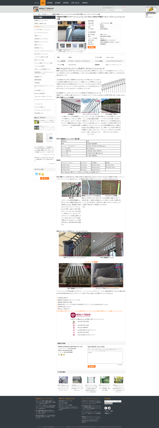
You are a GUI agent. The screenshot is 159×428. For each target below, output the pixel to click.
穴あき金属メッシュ (39, 90)
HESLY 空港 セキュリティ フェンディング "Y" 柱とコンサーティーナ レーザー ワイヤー (63, 388)
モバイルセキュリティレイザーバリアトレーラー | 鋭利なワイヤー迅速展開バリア (91, 413)
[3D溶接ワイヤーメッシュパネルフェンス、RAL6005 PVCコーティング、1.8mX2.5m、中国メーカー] (118, 379)
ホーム (37, 3)
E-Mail (106, 411)
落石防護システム (39, 48)
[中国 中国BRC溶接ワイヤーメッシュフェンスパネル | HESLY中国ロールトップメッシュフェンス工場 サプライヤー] (71, 31)
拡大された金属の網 (39, 93)
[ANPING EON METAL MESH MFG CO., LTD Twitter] (109, 408)
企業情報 (49, 3)
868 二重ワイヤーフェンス (41, 54)
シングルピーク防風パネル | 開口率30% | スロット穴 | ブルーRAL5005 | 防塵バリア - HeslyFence (45, 407)
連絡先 (92, 47)
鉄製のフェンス (38, 44)
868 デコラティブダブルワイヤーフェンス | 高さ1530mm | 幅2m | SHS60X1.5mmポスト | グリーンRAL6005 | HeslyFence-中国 (91, 389)
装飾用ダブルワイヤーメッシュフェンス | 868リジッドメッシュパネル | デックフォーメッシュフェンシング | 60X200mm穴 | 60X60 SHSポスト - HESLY (47, 129)
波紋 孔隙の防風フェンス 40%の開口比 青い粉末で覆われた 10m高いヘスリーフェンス (45, 417)
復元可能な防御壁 (63, 403)
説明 (147, 15)
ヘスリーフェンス (98, 319)
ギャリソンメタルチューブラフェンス (44, 51)
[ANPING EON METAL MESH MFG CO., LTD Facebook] (105, 408)
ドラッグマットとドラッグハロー (43, 110)
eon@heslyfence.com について (86, 330)
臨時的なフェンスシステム (41, 41)
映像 (147, 14)
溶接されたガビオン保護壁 (65, 405)
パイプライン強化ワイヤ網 (41, 57)
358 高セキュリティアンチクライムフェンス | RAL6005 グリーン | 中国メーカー (77, 388)
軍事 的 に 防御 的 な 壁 (40, 23)
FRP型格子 (37, 82)
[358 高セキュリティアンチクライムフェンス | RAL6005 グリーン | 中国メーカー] (77, 379)
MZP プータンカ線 (39, 60)
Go (124, 10)
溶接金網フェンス (46, 14)
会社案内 (57, 3)
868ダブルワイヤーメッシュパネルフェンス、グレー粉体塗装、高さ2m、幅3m (105, 388)
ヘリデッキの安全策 (39, 66)
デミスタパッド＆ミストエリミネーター (44, 100)
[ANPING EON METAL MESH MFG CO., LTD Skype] (59, 355)
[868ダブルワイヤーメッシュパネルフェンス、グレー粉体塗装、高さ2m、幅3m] (104, 379)
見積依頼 (85, 3)
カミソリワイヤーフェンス (41, 32)
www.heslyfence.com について (86, 334)
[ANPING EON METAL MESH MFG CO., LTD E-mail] (64, 355)
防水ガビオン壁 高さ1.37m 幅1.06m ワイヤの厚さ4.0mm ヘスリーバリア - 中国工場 (68, 408)
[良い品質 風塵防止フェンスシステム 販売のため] (40, 137)
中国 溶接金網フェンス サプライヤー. (56, 426)
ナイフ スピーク (39, 104)
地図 (111, 411)
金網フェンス (38, 35)
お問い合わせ (75, 3)
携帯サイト (108, 413)
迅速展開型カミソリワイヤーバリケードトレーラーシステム (44, 73)
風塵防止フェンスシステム (41, 20)
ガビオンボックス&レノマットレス (43, 96)
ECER (119, 426)
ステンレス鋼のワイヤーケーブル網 (43, 63)
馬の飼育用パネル (39, 113)
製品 (42, 3)
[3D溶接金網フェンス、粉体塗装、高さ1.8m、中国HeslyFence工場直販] (36, 121)
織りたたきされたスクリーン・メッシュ (44, 86)
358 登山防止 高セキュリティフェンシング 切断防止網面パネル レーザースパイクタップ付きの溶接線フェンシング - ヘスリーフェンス (91, 408)
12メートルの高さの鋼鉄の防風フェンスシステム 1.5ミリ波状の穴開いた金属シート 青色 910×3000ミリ (45, 402)
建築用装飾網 (38, 79)
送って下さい (108, 403)
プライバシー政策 (41, 426)
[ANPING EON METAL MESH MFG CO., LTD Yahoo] (61, 355)
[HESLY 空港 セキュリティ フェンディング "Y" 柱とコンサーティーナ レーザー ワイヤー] (63, 379)
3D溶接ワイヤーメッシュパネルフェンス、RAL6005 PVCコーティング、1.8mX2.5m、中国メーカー (118, 389)
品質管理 (66, 3)
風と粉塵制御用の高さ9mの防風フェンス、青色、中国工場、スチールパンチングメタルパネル (45, 412)
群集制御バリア (38, 76)
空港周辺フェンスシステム (41, 38)
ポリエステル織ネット (40, 107)
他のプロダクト (149, 17)
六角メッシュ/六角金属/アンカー (43, 69)
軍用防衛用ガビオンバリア (65, 401)
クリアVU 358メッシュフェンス (42, 29)
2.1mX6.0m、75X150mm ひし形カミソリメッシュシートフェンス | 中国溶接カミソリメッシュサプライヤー (91, 402)
